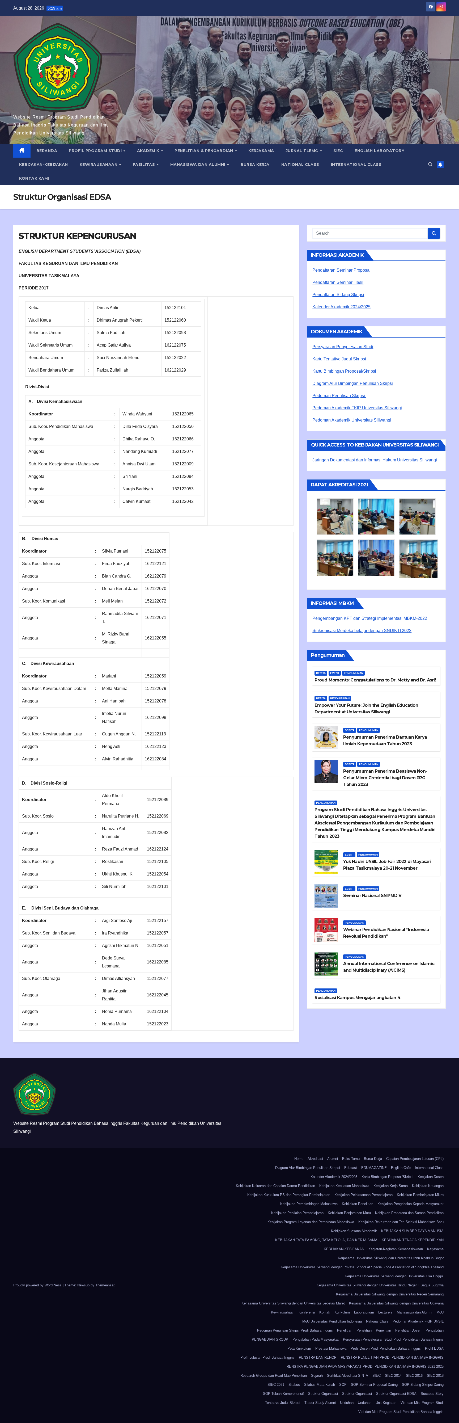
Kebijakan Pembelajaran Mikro (420, 1195)
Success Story (432, 1394)
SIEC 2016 (414, 1376)
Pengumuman (353, 673)
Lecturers (385, 1312)
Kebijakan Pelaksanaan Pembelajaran (363, 1195)
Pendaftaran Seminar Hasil (337, 282)
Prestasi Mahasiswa (330, 1348)
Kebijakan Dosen (431, 1177)
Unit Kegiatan (386, 1403)
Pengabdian (435, 1330)
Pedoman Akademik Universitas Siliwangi (351, 420)
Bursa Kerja (255, 164)
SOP (343, 1385)
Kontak (324, 1312)
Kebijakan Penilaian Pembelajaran (297, 1213)
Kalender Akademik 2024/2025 (341, 307)
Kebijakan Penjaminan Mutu (349, 1213)
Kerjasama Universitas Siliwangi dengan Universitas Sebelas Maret (293, 1303)
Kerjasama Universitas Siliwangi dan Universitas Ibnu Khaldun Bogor (391, 1258)
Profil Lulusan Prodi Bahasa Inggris (267, 1357)
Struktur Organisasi (323, 1394)
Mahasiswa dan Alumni (198, 164)
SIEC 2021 (275, 1385)
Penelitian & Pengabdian (204, 150)
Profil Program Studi (96, 150)
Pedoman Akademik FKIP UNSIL (418, 1321)
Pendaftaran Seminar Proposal (341, 270)
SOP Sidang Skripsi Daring (423, 1385)
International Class (356, 164)
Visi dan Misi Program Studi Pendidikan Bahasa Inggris (401, 1412)
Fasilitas (144, 164)
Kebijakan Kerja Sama (390, 1186)
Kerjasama (261, 150)
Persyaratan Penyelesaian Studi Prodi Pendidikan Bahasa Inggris (393, 1339)
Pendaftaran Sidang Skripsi (338, 294)
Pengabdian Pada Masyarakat (315, 1339)
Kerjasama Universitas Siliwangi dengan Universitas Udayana (396, 1303)
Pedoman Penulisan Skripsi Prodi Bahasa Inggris (295, 1330)
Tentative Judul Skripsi (282, 1403)
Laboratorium (364, 1312)
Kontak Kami (34, 178)
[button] (430, 164)
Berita (321, 673)
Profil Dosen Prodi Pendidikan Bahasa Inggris (386, 1348)
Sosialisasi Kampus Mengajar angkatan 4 (357, 997)
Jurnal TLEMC (303, 150)
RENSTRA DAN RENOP (318, 1357)
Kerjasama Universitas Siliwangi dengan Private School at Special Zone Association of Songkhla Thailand (362, 1267)
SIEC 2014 (393, 1376)
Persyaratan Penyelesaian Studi (342, 346)
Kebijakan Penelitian (357, 1204)
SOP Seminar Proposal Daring (374, 1385)
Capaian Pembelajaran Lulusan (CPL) (415, 1159)
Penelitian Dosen (408, 1330)
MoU (440, 1312)
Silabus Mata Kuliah (319, 1385)
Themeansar (104, 1285)
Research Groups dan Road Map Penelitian (273, 1376)
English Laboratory (379, 150)
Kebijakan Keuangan (428, 1186)
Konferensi (307, 1312)
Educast (350, 1168)
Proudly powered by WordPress (38, 1285)
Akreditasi (315, 1159)
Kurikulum (342, 1312)
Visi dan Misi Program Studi (422, 1403)
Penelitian (344, 1330)
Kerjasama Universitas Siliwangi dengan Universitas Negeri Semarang (390, 1294)
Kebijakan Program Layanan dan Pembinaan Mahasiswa (310, 1222)
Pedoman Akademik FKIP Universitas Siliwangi (357, 408)
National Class (300, 164)
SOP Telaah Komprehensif (283, 1394)
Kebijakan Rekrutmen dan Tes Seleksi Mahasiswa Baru (401, 1222)
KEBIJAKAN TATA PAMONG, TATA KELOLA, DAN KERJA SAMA (326, 1240)
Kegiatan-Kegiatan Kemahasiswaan (395, 1249)
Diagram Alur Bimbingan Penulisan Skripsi (352, 383)
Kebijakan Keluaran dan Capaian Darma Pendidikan (275, 1186)
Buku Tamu (351, 1159)
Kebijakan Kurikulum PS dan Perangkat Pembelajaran (288, 1195)
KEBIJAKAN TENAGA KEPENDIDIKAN (413, 1240)
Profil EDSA (434, 1348)
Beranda (46, 150)
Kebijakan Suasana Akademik (354, 1231)
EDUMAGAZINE (374, 1168)
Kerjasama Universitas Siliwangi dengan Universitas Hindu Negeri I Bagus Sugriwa (380, 1285)
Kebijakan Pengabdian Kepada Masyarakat (410, 1204)
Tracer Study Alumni (320, 1403)
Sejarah (317, 1376)
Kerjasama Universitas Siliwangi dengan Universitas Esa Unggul (394, 1276)
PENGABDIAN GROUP (270, 1339)
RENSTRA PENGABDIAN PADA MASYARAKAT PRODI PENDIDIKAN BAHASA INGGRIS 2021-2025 (365, 1367)
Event (334, 673)
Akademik (149, 150)
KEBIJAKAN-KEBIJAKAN (43, 164)
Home (298, 1159)
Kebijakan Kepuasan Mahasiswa (344, 1186)
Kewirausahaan (99, 164)
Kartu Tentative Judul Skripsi (339, 359)
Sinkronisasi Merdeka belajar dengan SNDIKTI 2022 (361, 630)
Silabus (294, 1385)
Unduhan (347, 1403)
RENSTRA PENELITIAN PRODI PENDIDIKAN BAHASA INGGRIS (392, 1357)
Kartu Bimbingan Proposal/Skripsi (344, 371)
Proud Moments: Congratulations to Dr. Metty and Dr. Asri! (375, 680)
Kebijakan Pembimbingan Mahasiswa (309, 1204)
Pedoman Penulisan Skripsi (339, 395)
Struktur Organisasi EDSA (396, 1394)
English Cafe (401, 1168)
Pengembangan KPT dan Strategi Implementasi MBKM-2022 (369, 618)
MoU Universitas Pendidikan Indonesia (332, 1321)
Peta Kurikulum (299, 1348)
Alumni (332, 1159)
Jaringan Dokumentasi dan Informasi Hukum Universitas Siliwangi (374, 460)
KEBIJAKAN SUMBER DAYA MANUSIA (412, 1231)
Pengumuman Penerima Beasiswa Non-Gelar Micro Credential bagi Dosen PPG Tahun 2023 (385, 778)
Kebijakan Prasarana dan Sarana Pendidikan (409, 1213)
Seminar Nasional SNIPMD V (372, 895)
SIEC (338, 150)
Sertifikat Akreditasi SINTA (347, 1376)
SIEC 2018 (435, 1376)
